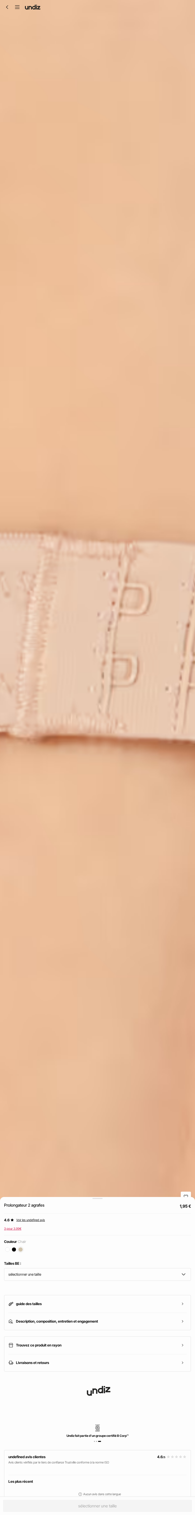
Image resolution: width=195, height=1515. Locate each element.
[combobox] (97, 1274)
